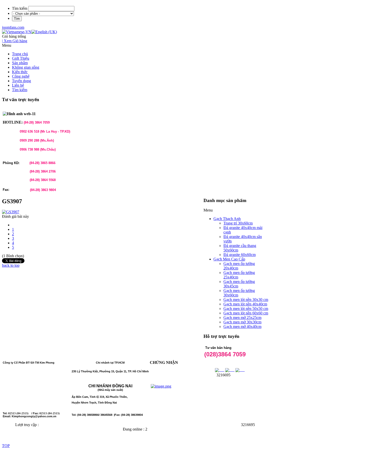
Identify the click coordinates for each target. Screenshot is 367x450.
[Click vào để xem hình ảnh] (10, 212)
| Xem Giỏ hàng (14, 41)
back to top (10, 265)
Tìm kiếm (19, 8)
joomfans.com (13, 27)
